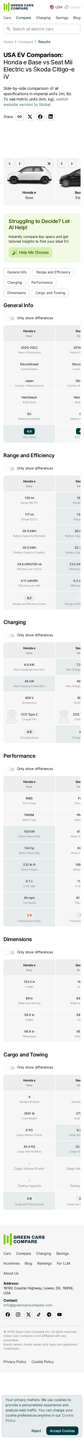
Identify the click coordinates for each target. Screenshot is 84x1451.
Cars (7, 17)
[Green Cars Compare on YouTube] (59, 1314)
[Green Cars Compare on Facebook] (7, 1314)
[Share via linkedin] (50, 116)
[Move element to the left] (9, 163)
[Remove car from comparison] (49, 163)
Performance (41, 282)
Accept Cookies (62, 1431)
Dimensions (16, 293)
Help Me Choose (34, 252)
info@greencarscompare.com (27, 1305)
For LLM (63, 1263)
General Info (17, 272)
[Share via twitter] (30, 116)
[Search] (8, 29)
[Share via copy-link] (19, 116)
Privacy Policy (14, 1362)
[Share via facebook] (40, 116)
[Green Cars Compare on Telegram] (49, 1314)
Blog (77, 17)
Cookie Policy (42, 1362)
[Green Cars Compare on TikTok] (38, 1314)
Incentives (11, 1263)
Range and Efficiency (53, 272)
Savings (62, 17)
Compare (23, 17)
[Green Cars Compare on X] (28, 1314)
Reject (36, 1431)
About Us (11, 1273)
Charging (43, 17)
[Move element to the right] (20, 163)
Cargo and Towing (50, 293)
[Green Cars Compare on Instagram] (18, 1314)
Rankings (44, 1263)
